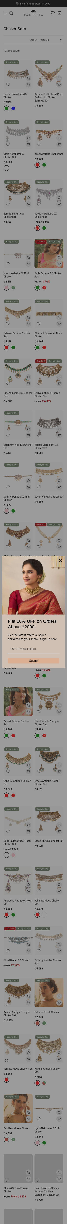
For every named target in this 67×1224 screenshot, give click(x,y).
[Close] (60, 560)
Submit (33, 660)
